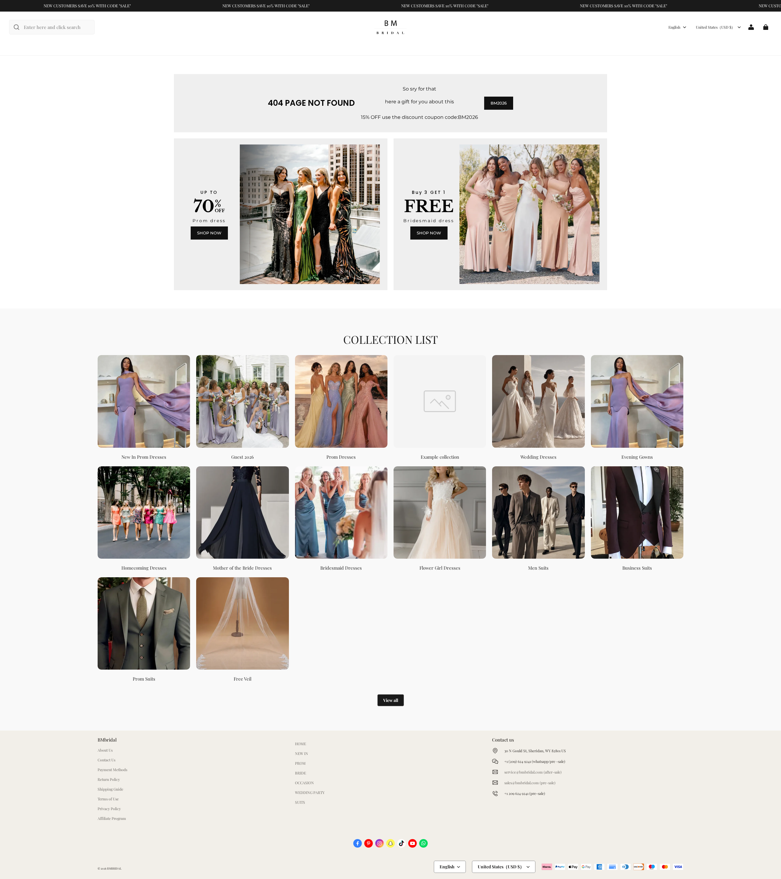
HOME (300, 743)
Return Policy (109, 779)
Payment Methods (112, 769)
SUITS (300, 802)
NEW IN (301, 753)
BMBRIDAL (114, 868)
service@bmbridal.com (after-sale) (533, 772)
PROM (300, 763)
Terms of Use (108, 798)
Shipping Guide (110, 789)
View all (390, 700)
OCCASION (304, 782)
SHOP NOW (209, 232)
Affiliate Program (112, 818)
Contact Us (106, 759)
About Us (105, 750)
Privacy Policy (109, 808)
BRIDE (300, 772)
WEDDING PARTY (310, 792)
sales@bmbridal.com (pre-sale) (530, 782)
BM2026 (499, 103)
